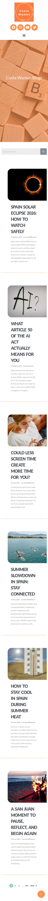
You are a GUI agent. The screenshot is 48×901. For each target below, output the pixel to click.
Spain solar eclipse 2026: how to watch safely (23, 219)
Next (32, 886)
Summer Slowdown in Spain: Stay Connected (23, 581)
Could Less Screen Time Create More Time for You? (23, 465)
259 (26, 886)
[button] (24, 35)
